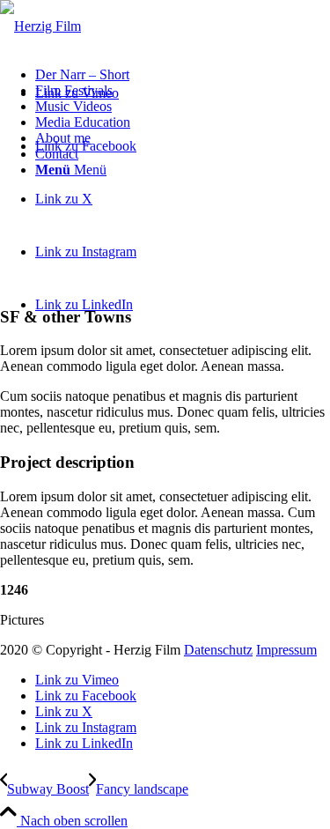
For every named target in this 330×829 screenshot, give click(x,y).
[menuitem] (182, 75)
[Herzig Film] (40, 26)
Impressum (286, 649)
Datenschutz (218, 649)
